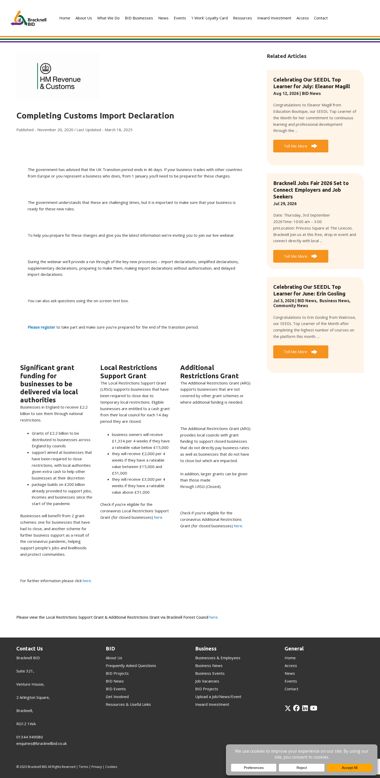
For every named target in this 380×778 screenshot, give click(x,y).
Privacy (97, 767)
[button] (300, 146)
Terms (83, 767)
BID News (311, 93)
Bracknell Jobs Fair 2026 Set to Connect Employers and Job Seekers (311, 189)
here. (87, 580)
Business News (334, 300)
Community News (290, 305)
